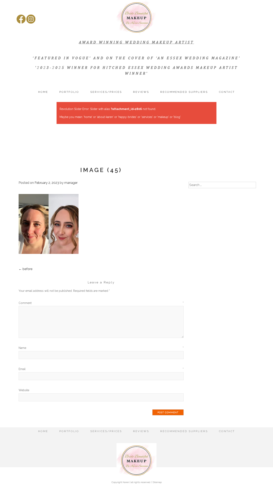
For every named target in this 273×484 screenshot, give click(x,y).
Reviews (141, 91)
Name (101, 347)
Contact (227, 91)
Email (101, 369)
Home (43, 91)
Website (24, 390)
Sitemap (157, 482)
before (25, 269)
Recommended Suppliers (184, 91)
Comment (101, 303)
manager (71, 183)
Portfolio (69, 91)
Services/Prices (106, 91)
